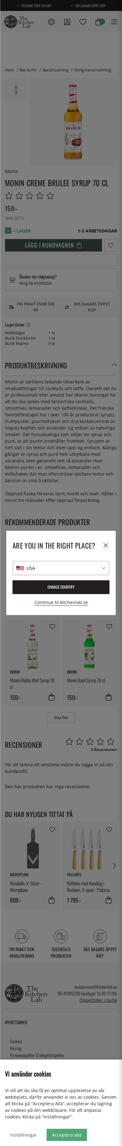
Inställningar (23, 1135)
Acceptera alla (67, 1135)
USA (31, 568)
